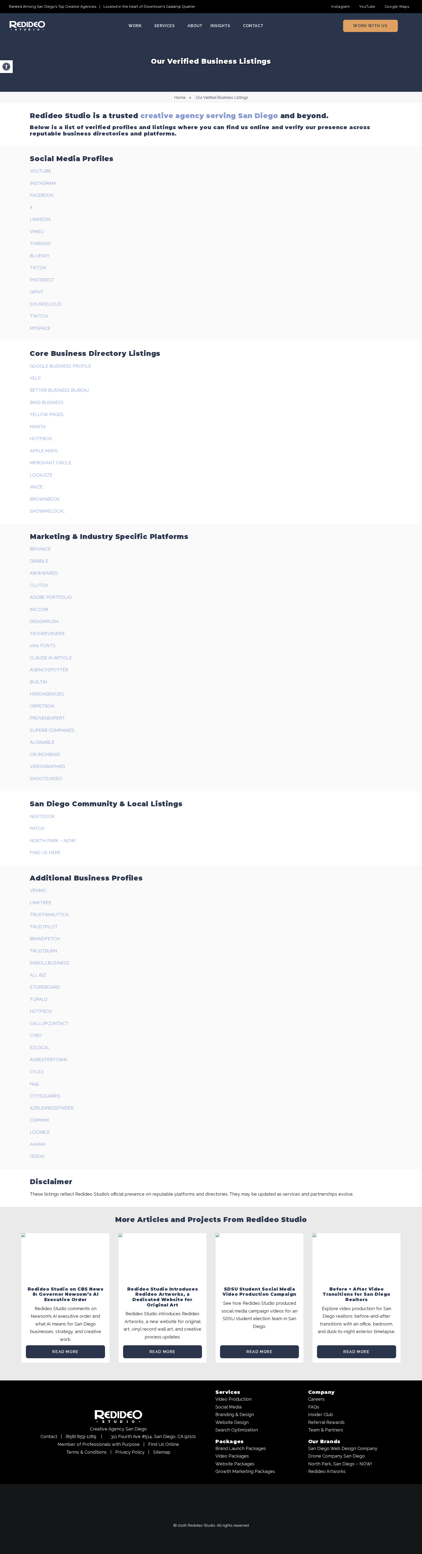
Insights (220, 25)
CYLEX (36, 1071)
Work (134, 25)
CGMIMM (39, 1120)
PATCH (37, 828)
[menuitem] (342, 6)
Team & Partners (325, 1429)
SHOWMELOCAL (47, 511)
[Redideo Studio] (27, 26)
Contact (253, 25)
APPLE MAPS (44, 450)
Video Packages (232, 1456)
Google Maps (397, 6)
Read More (65, 1351)
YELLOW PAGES (46, 414)
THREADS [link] (40, 243)
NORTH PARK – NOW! (53, 840)
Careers (316, 1399)
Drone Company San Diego (336, 1456)
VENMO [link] (38, 890)
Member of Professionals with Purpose (99, 1444)
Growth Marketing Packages (245, 1471)
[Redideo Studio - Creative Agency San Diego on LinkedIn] (220, 1514)
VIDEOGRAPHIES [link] (47, 766)
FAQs (313, 1406)
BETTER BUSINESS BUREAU (59, 390)
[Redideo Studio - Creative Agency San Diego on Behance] (238, 1514)
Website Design (232, 1422)
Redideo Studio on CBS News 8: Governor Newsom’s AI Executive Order (66, 1294)
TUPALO (39, 999)
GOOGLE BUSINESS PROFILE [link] (60, 366)
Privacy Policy (130, 1452)
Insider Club (320, 1414)
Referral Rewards (326, 1422)
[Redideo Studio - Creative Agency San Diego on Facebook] (202, 1514)
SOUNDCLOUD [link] (45, 304)
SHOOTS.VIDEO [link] (46, 778)
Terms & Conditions (86, 1452)
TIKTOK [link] (38, 267)
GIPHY (36, 291)
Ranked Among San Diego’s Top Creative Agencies (52, 6)
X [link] (31, 207)
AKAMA (37, 1144)
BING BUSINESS (46, 402)
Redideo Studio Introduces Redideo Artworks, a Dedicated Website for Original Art (162, 1297)
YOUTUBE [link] (40, 171)
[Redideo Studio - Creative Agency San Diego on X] (211, 1514)
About (195, 25)
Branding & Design (234, 1414)
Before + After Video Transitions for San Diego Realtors (356, 1294)
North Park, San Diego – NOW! (340, 1463)
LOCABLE (40, 1132)
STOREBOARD (45, 987)
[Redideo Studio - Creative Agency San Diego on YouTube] (184, 1514)
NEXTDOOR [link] (42, 816)
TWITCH (39, 316)
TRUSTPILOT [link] (44, 926)
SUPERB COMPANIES (52, 730)
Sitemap (161, 1452)
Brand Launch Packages (240, 1448)
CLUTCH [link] (39, 585)
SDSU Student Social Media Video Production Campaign (259, 1291)
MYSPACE (40, 328)
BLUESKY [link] (40, 255)
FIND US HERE (45, 852)
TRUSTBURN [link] (43, 950)
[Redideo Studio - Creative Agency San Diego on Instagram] (193, 1514)
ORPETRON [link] (42, 706)
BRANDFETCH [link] (45, 938)
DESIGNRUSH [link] (44, 621)
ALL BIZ (38, 975)
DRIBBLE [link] (39, 561)
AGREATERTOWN (48, 1059)
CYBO (36, 1035)
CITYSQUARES (45, 1095)
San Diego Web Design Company (342, 1448)
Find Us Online (163, 1444)
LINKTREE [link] (40, 902)
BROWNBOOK (45, 499)
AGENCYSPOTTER (49, 669)
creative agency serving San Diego (209, 116)
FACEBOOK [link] (41, 195)
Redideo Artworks (327, 1471)
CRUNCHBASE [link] (45, 754)
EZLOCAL (40, 1047)
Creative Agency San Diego (118, 1428)
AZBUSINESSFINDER (52, 1107)
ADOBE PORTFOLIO (51, 597)
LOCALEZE (41, 474)
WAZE (36, 486)
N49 (34, 1083)
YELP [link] (35, 378)
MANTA (38, 426)
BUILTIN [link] (38, 681)
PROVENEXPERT (47, 718)
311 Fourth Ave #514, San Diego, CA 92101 (153, 1436)
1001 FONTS (42, 645)
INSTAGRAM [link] (43, 183)
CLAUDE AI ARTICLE (51, 657)
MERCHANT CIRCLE (50, 462)
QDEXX (37, 1156)
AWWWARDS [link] (44, 573)
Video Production (233, 1399)
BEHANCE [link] (40, 548)
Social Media (228, 1406)
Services (164, 25)
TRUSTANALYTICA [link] (49, 914)
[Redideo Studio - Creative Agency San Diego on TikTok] (247, 1514)
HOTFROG (41, 438)
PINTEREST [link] (42, 279)
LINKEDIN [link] (40, 219)
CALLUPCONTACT (49, 1023)
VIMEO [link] (37, 231)
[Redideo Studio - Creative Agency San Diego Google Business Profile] (175, 1514)
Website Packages (234, 1463)
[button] (411, 26)
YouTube (367, 6)
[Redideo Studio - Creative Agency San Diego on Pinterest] (229, 1514)
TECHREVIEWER (47, 633)
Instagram (340, 6)
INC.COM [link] (39, 609)
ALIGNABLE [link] (42, 742)
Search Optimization (236, 1429)
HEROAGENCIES (47, 693)
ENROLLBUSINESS (49, 962)
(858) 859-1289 (81, 1436)
